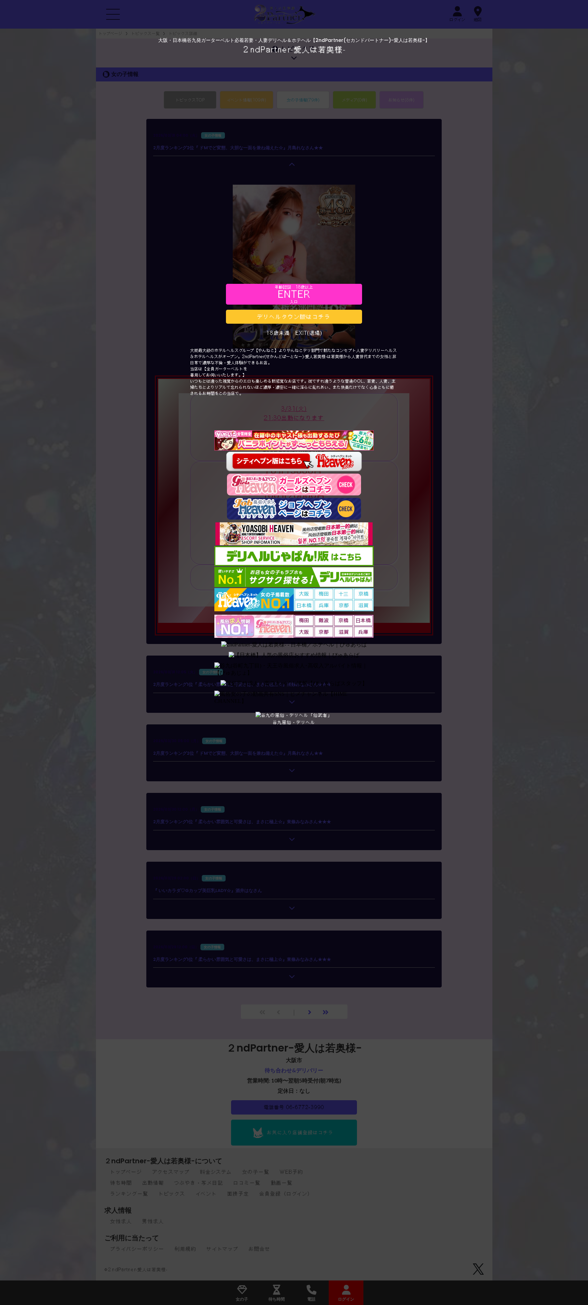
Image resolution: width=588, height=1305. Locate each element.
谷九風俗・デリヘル (294, 722)
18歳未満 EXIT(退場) (294, 333)
